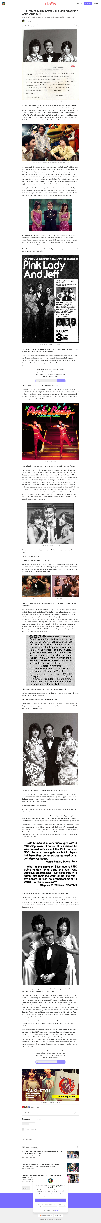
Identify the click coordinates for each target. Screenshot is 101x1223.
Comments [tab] (25, 1124)
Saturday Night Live (71, 475)
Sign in (96, 3)
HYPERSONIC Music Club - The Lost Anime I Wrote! (40, 1164)
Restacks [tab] (32, 1124)
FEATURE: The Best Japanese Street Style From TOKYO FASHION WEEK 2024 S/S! (42, 1153)
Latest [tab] (27, 1147)
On (64, 475)
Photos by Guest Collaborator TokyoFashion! (34, 1156)
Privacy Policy (62, 1206)
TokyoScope (29, 20)
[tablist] (28, 1124)
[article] (50, 1155)
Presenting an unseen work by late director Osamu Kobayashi (38, 1166)
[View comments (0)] (37, 1160)
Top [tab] (24, 1147)
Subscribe (88, 3)
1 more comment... (27, 1139)
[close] (65, 1179)
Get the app (58, 1215)
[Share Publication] (81, 3)
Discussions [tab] (34, 1147)
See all (25, 1188)
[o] (50, 215)
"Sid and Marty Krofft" (69, 105)
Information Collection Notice (50, 1206)
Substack (42, 1219)
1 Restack (37, 1107)
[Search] (78, 3)
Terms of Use (58, 1204)
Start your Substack (46, 1215)
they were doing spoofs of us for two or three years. (39, 477)
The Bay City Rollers (29, 556)
